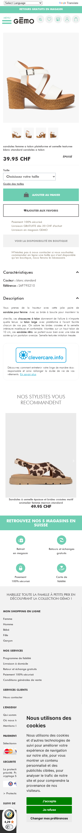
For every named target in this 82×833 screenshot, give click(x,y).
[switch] (9, 827)
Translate (72, 3)
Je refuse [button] (49, 809)
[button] (41, 273)
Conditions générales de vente (22, 680)
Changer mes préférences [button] (49, 818)
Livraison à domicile (15, 663)
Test (27, 183)
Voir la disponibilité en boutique (41, 241)
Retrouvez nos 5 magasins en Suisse (41, 523)
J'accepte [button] (49, 801)
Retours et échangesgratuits (61, 551)
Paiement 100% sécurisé (27, 221)
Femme (7, 618)
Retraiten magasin (20, 551)
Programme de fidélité (17, 658)
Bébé (6, 629)
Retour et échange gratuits (20, 669)
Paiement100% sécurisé (21, 579)
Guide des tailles (13, 183)
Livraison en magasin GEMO (30, 229)
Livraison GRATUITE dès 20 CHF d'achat (37, 225)
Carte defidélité (61, 579)
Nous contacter (12, 697)
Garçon (8, 640)
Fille (5, 635)
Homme (8, 624)
